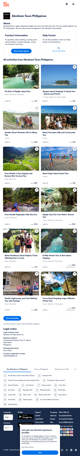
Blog (51, 422)
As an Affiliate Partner (66, 422)
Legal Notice (39, 419)
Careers (52, 419)
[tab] (17, 369)
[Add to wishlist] (37, 67)
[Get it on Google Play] (25, 417)
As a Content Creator (66, 419)
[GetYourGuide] (6, 4)
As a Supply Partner (65, 415)
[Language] (66, 4)
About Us (53, 415)
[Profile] (73, 4)
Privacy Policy (39, 422)
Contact (37, 415)
